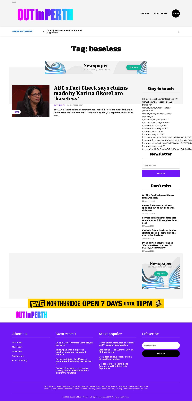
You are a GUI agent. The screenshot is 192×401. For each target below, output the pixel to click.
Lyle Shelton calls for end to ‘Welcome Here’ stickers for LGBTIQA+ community (157, 245)
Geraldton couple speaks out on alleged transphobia (115, 358)
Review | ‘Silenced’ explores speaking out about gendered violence (158, 208)
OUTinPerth (59, 105)
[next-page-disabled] (178, 32)
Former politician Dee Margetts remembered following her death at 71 (160, 220)
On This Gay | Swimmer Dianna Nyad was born (158, 196)
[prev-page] (43, 32)
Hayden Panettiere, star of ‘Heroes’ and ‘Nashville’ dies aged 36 (117, 344)
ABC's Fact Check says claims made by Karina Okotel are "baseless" (91, 93)
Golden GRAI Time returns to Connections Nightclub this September (113, 366)
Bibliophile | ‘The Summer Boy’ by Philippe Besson (116, 351)
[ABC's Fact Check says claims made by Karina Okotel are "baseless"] (30, 101)
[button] (144, 13)
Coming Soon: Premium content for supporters (65, 31)
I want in (161, 173)
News (16, 112)
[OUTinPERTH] (45, 14)
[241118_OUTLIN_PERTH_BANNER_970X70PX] (96, 303)
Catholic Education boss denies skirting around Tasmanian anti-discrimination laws (159, 232)
